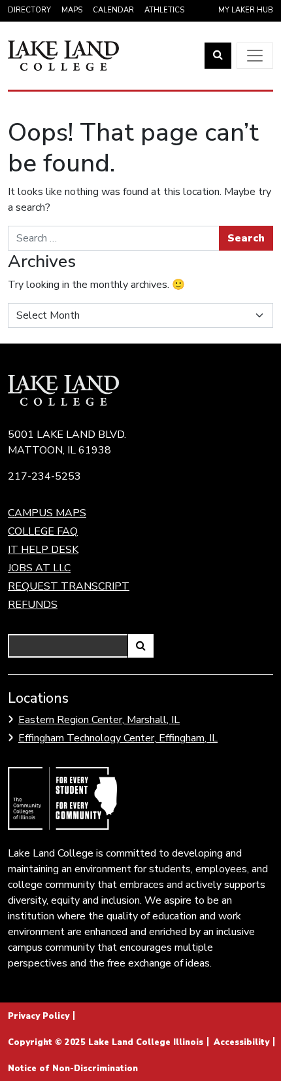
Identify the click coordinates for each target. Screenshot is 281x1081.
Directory (29, 10)
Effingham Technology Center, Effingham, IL (118, 738)
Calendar (113, 10)
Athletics (164, 10)
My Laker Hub (245, 10)
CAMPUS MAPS (47, 513)
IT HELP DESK (43, 549)
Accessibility (241, 1042)
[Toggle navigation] (255, 56)
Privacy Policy (38, 1016)
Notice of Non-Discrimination (73, 1068)
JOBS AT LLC (39, 568)
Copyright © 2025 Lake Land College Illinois (105, 1042)
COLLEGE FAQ (43, 531)
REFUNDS (33, 604)
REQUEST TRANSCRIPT (68, 586)
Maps (71, 10)
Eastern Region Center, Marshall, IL (99, 720)
